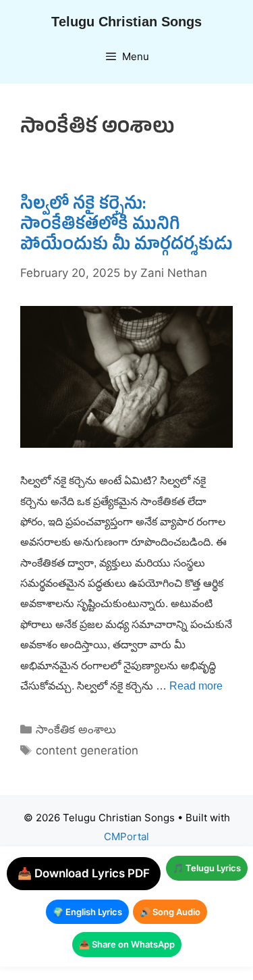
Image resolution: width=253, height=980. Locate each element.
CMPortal (126, 836)
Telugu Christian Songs (126, 21)
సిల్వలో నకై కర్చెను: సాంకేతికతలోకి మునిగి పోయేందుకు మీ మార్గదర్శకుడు (126, 226)
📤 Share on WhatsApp (127, 944)
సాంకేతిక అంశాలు (76, 729)
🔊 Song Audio (170, 911)
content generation (87, 750)
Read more (196, 686)
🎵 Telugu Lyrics (207, 867)
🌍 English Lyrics (87, 911)
